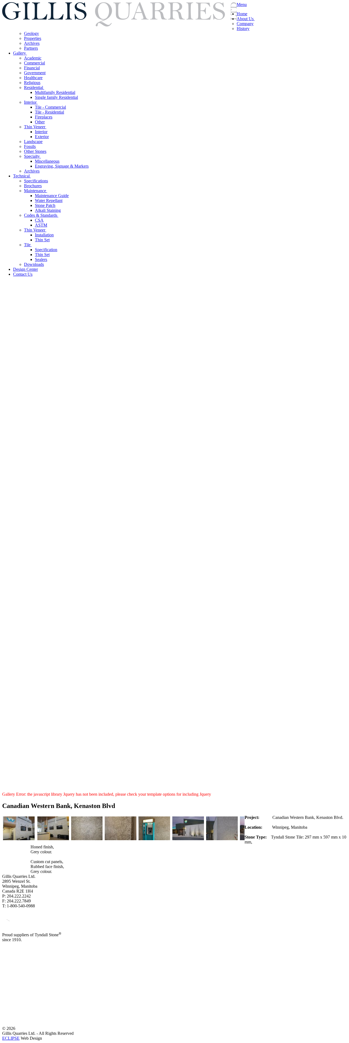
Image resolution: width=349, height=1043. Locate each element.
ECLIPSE (11, 1038)
